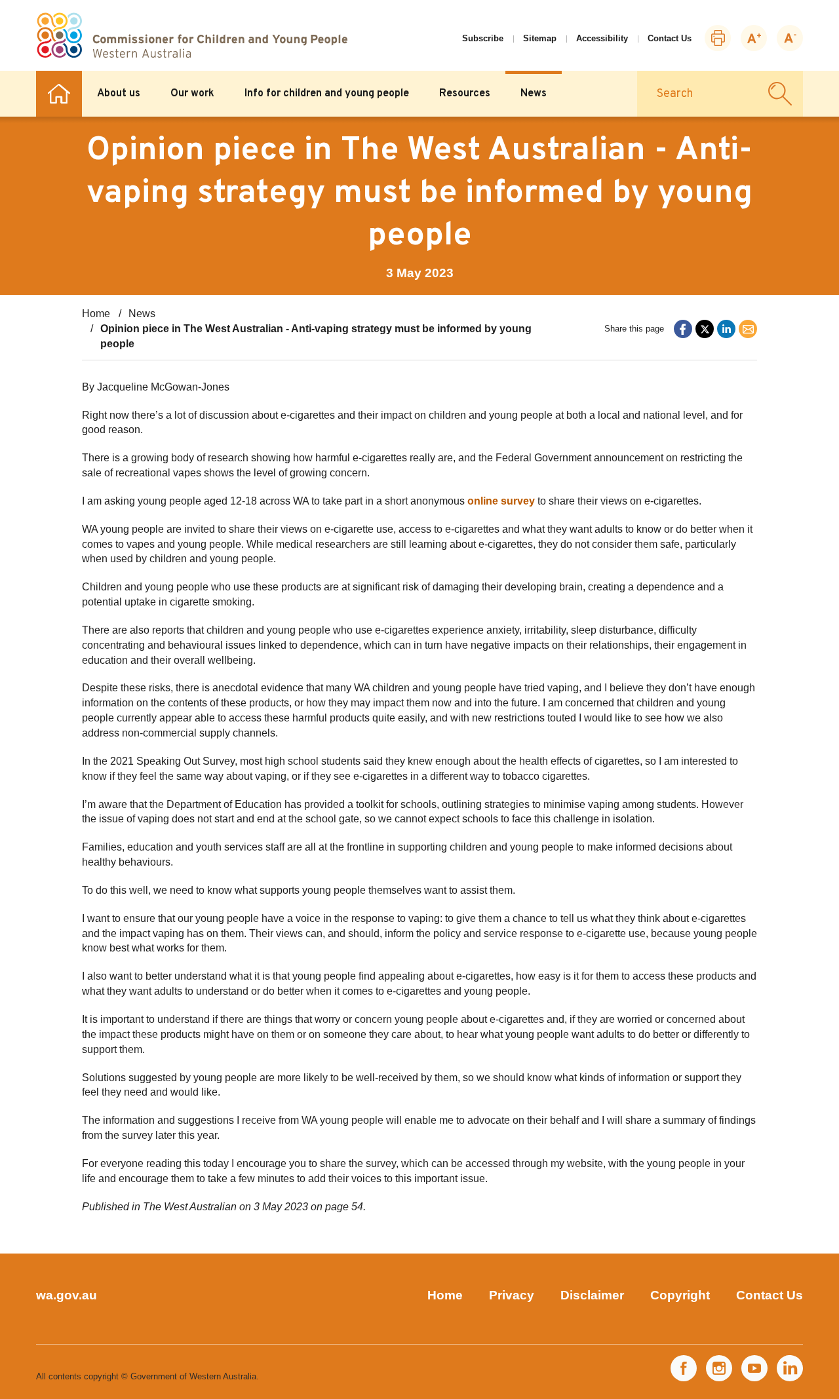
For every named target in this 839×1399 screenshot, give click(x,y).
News (533, 93)
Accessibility (602, 38)
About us (118, 93)
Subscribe (482, 38)
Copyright (680, 1295)
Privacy (511, 1295)
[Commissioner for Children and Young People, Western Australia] (191, 35)
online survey (501, 501)
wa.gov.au (66, 1295)
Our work (192, 93)
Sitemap (539, 38)
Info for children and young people (326, 93)
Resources (464, 93)
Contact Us (670, 38)
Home (59, 94)
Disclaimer (592, 1295)
